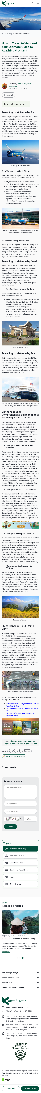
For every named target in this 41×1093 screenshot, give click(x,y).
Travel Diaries (15, 884)
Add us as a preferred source (15, 756)
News (12, 877)
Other (28, 751)
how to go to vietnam (28, 743)
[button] (17, 958)
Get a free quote (30, 1089)
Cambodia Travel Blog (19, 870)
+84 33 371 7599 (25, 1011)
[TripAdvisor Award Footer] (20, 1052)
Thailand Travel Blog (18, 856)
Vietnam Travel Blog (18, 849)
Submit (10, 826)
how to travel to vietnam (21, 741)
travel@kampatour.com (20, 1007)
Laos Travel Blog (16, 863)
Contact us (11, 1089)
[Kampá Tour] (8, 3)
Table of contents (14, 104)
